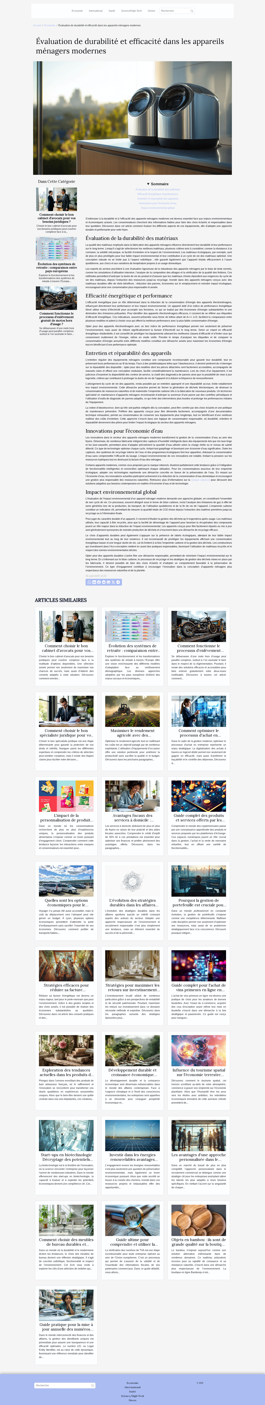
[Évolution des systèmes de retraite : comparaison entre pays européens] (56, 248)
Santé (112, 11)
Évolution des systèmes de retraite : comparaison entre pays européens (56, 267)
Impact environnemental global (158, 208)
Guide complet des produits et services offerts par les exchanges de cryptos (199, 820)
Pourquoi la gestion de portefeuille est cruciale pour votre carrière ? (199, 905)
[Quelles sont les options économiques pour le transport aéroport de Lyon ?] (66, 880)
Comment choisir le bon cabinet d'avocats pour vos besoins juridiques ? (57, 218)
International (95, 11)
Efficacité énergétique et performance (158, 194)
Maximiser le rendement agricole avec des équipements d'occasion (133, 735)
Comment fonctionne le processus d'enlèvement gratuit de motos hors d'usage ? (56, 319)
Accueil (37, 25)
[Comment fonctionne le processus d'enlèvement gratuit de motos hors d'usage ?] (56, 298)
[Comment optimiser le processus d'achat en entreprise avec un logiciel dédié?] (198, 711)
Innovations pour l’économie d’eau (158, 203)
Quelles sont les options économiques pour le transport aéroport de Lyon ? (66, 905)
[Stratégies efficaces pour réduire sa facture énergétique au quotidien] (66, 965)
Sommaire (160, 184)
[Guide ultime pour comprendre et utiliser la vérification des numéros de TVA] (132, 1220)
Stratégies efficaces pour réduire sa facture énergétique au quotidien (66, 990)
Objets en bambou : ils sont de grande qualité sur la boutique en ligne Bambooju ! (198, 1244)
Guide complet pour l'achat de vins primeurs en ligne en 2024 (199, 990)
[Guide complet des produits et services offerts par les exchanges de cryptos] (198, 796)
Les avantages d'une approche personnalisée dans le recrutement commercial (198, 1159)
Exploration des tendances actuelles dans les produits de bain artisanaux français (66, 1075)
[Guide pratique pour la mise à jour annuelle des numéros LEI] (66, 1305)
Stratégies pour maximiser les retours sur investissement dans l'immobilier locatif (132, 990)
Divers (151, 11)
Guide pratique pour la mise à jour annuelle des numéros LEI (66, 1329)
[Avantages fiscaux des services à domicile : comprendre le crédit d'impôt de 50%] (132, 796)
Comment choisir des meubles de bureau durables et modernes (66, 1244)
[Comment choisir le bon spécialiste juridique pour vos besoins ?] (66, 711)
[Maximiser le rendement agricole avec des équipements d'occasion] (132, 711)
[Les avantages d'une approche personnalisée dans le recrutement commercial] (198, 1135)
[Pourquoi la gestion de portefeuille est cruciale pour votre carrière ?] (198, 880)
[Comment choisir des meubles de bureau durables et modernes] (66, 1220)
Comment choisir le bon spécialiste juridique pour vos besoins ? (66, 735)
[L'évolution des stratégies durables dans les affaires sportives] (132, 880)
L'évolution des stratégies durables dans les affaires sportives (132, 905)
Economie (77, 11)
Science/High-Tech (131, 11)
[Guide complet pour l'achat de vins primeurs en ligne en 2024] (198, 965)
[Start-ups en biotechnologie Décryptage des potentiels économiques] (66, 1135)
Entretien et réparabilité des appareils (158, 198)
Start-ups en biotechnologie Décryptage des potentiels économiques (66, 1159)
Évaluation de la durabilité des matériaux (158, 189)
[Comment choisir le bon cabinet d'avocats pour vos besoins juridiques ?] (56, 199)
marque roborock (200, 480)
